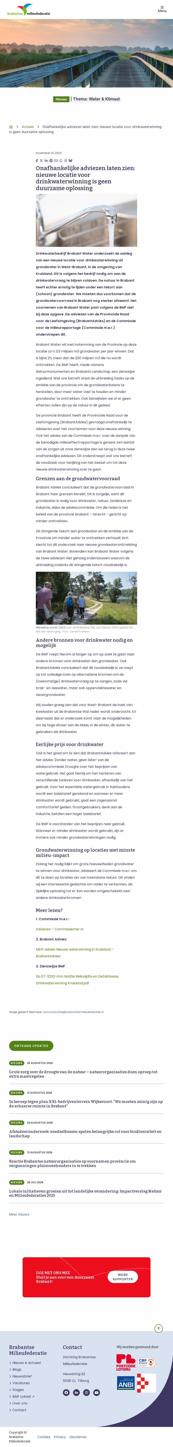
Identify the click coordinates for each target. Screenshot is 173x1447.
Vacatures (21, 1383)
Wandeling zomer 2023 (50, 627)
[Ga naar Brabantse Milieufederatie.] (11, 127)
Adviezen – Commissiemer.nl (59, 929)
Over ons (19, 1403)
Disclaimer (78, 1437)
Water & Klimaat (104, 98)
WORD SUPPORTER (123, 1277)
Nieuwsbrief (22, 1376)
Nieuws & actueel (26, 1363)
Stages (18, 1390)
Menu (162, 10)
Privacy (60, 1437)
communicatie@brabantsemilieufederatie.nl (73, 1012)
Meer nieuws (19, 1214)
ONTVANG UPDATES (31, 1046)
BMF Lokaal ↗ (23, 1396)
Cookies (43, 1437)
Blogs (16, 1369)
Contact (19, 1410)
